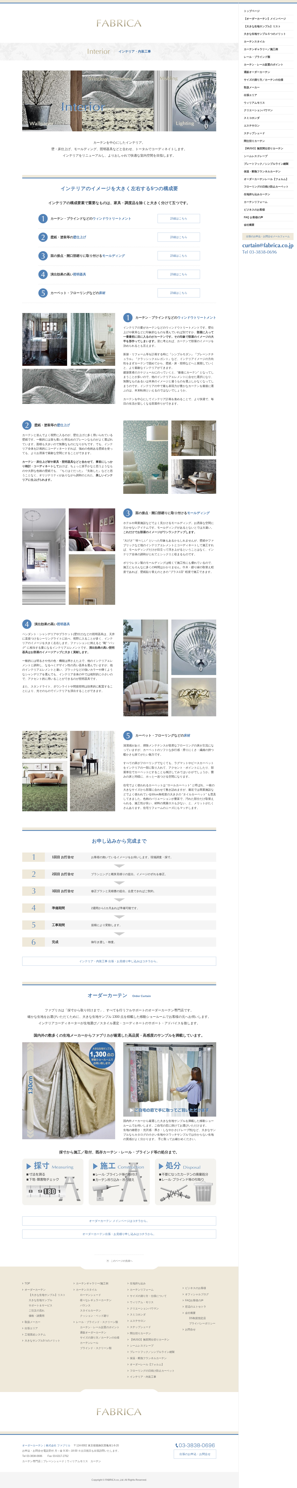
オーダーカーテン (35, 1289)
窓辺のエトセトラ (195, 1306)
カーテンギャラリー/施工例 (92, 1283)
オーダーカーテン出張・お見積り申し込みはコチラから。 (119, 1234)
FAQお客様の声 (194, 1300)
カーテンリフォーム (142, 1289)
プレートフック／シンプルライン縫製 (152, 1351)
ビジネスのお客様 (195, 1288)
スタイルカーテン (90, 1310)
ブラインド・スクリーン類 (96, 1348)
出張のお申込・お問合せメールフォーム (268, 236)
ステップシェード (140, 1327)
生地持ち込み (138, 1283)
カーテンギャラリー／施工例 (261, 49)
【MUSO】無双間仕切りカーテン (149, 1339)
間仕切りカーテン (140, 1333)
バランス (85, 1305)
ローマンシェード (90, 1294)
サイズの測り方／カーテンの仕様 (99, 1337)
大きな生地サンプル (40, 1300)
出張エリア (31, 1328)
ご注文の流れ (36, 1310)
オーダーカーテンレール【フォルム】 (266, 179)
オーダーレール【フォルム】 (147, 1364)
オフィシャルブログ (197, 1294)
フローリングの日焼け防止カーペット (152, 1370)
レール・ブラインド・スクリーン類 (97, 1322)
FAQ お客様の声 (253, 217)
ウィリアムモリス (254, 102)
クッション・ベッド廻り (94, 1315)
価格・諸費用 (36, 1315)
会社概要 (190, 1312)
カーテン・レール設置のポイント (99, 1327)
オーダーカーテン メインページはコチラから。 (119, 1220)
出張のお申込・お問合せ (195, 1454)
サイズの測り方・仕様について (148, 1295)
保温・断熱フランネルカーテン (148, 1358)
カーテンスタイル (86, 1289)
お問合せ (190, 1329)
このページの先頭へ (122, 1260)
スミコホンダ (138, 1314)
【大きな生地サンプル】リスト (47, 1294)
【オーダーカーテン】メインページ (265, 18)
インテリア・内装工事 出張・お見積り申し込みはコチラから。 (119, 961)
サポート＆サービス (40, 1305)
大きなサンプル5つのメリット (42, 1340)
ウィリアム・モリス (142, 1302)
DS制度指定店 (197, 1318)
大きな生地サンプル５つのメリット (265, 33)
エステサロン (138, 1320)
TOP (27, 1283)
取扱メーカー (32, 1322)
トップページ (252, 11)
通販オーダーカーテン (93, 1332)
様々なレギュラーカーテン (96, 1300)
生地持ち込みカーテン (257, 194)
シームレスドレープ (142, 1345)
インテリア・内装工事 (143, 1376)
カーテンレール (89, 1342)
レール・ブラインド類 (257, 56)
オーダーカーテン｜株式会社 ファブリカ (46, 1445)
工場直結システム (35, 1334)
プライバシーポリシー (202, 1323)
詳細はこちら (178, 218)
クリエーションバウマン (144, 1308)
